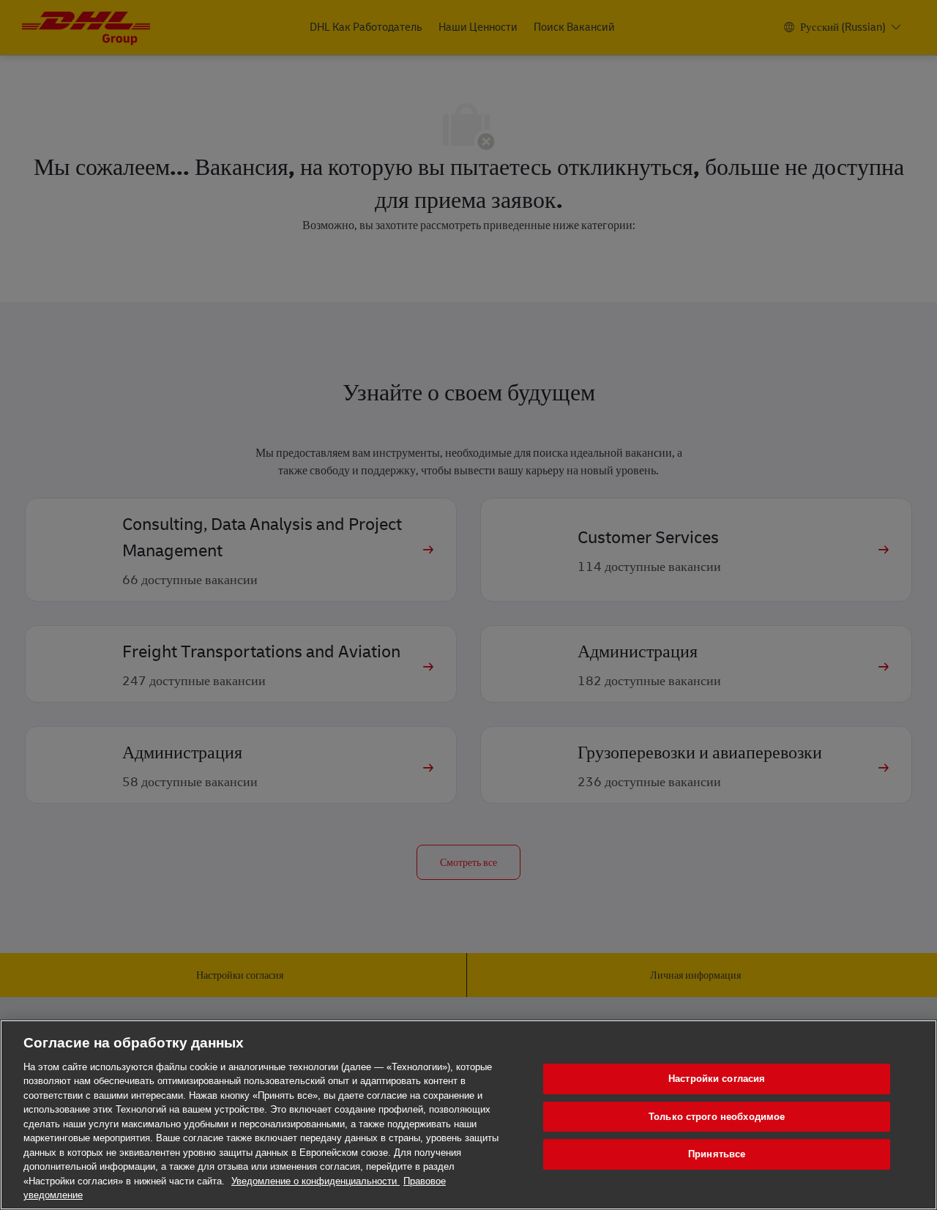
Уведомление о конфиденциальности (315, 1181)
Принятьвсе (716, 1154)
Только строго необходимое (717, 1116)
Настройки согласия (716, 1078)
